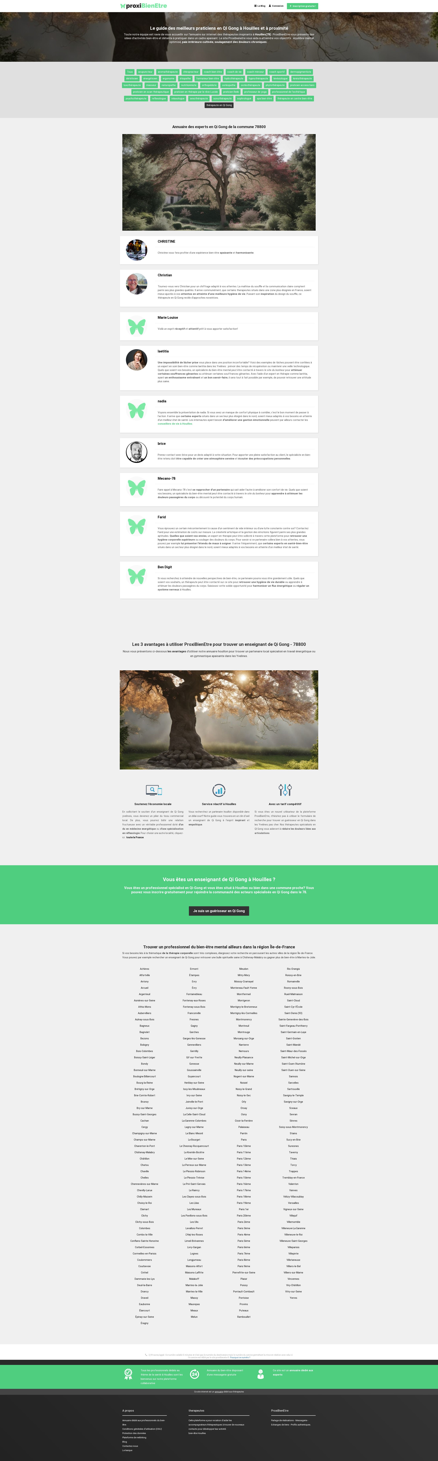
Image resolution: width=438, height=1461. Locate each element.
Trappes (293, 1171)
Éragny (144, 1323)
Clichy (144, 1215)
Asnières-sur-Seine (144, 1000)
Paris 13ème (244, 1165)
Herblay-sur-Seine (194, 1082)
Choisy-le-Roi (144, 1203)
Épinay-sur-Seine (144, 1316)
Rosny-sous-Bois (293, 987)
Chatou (145, 1165)
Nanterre (244, 1044)
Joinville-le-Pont (194, 1101)
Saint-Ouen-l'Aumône (293, 1063)
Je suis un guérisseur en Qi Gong (219, 911)
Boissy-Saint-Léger (144, 1057)
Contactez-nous (130, 1446)
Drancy (145, 1291)
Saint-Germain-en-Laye (293, 1032)
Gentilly (194, 1051)
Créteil (144, 1272)
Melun (194, 1316)
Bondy (144, 1063)
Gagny (194, 1025)
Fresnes (194, 1019)
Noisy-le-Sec (244, 1095)
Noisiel (243, 1082)
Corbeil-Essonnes (144, 1247)
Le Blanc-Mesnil (194, 1133)
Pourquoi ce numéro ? (240, 1357)
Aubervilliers (144, 1013)
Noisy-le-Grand (244, 1089)
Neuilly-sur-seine (244, 1070)
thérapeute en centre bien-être (294, 98)
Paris (244, 1139)
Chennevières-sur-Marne (144, 1184)
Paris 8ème (244, 1260)
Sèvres (293, 1120)
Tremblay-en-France (293, 1177)
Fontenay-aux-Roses (194, 1000)
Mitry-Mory (244, 975)
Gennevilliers (194, 1044)
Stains (293, 1133)
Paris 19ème (244, 1203)
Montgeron (244, 1000)
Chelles (145, 1177)
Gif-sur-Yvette (194, 1057)
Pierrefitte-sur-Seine (244, 1272)
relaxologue (177, 98)
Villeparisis (293, 1247)
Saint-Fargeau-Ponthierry (293, 1025)
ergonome (168, 78)
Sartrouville (293, 1089)
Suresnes (293, 1146)
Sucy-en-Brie (293, 1139)
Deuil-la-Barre (144, 1285)
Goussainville (194, 1070)
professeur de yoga (255, 91)
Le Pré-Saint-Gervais (194, 1184)
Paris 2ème (244, 1222)
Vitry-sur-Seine (293, 1291)
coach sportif (277, 71)
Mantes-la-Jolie (194, 1285)
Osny (244, 1114)
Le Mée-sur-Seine (194, 1158)
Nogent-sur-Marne (244, 1076)
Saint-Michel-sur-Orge (293, 1057)
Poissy (244, 1285)
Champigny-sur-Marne (144, 1133)
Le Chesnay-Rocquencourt (194, 1146)
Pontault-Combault (243, 1291)
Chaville (144, 1171)
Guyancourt (194, 1076)
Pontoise (244, 1298)
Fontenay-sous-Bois (194, 1006)
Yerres (293, 1298)
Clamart (144, 1209)
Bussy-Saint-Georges (144, 1114)
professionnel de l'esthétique (288, 91)
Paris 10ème (244, 1146)
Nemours (244, 1051)
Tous (130, 71)
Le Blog (260, 6)
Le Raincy (194, 1190)
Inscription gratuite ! (304, 6)
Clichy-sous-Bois (144, 1222)
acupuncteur (145, 71)
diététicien (132, 78)
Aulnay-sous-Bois (144, 1019)
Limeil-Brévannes (194, 1241)
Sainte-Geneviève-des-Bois (293, 1019)
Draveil (144, 1298)
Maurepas (194, 1304)
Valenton (293, 1184)
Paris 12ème (244, 1158)
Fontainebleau (194, 994)
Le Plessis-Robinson (194, 1171)
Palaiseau (244, 1127)
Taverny (293, 1152)
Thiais (293, 1158)
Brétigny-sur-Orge (144, 1089)
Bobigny (144, 1044)
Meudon (243, 969)
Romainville (293, 981)
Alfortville (144, 975)
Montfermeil (244, 994)
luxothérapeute (132, 85)
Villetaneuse (293, 1260)
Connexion (277, 6)
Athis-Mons (144, 1006)
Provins (244, 1304)
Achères (144, 969)
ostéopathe (228, 85)
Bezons (144, 1038)
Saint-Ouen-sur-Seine (293, 1070)
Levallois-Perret (194, 1228)
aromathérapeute (168, 71)
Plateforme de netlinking (134, 1437)
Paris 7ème (244, 1253)
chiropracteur (190, 71)
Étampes (194, 975)
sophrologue (244, 98)
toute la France (135, 837)
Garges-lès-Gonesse (194, 1038)
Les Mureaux (194, 1209)
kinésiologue (281, 78)
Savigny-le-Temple (293, 1095)
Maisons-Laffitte (194, 1272)
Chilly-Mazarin (144, 1196)
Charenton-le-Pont (144, 1146)
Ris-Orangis (293, 969)
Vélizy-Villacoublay (293, 1196)
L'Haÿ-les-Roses (194, 1234)
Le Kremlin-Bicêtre (194, 1152)
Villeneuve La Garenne (293, 1228)
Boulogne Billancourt (144, 1076)
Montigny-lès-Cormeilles (243, 1013)
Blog (124, 1441)
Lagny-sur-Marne (194, 1127)
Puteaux (243, 1310)
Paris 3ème (244, 1228)
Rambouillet (243, 1316)
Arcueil (144, 987)
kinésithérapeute (302, 78)
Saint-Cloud (293, 1000)
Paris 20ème (244, 1215)
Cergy (144, 1127)
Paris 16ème (244, 1184)
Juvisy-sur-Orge (194, 1108)
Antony (145, 981)
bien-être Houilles (197, 1433)
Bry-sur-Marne (145, 1108)
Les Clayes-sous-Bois (194, 1196)
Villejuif (293, 1215)
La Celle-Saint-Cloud (194, 1114)
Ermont (194, 969)
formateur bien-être (207, 78)
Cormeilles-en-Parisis (144, 1253)
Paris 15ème (244, 1177)
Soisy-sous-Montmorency (293, 1127)
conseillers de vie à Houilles (175, 423)
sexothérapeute (199, 98)
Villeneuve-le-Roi (293, 1234)
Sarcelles (293, 1082)
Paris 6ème (244, 1247)
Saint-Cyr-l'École (293, 1006)
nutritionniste (188, 85)
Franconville (194, 1013)
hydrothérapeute (233, 78)
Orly (244, 1101)
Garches (194, 1032)
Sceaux (293, 1108)
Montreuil (244, 1025)
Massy (194, 1298)
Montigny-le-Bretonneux (243, 1006)
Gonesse (194, 1063)
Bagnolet (145, 1032)
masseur (151, 85)
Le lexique (127, 1450)
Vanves (293, 1190)
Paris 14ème (244, 1171)
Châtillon (144, 1158)
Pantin (243, 1133)
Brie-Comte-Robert (144, 1095)
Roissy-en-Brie (293, 975)
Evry (194, 981)
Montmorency (244, 1019)
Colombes (144, 1228)
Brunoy (145, 1101)
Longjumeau (194, 1260)
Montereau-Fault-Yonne (244, 987)
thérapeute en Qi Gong (219, 105)
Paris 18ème (244, 1196)
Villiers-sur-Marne (293, 1272)
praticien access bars (302, 85)
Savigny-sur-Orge (293, 1101)
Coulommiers (144, 1260)
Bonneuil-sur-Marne (145, 1070)
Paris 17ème (244, 1190)
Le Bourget (194, 1139)
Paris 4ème (244, 1234)
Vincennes (293, 1279)
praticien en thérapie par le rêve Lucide (196, 91)
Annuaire (126, 1420)
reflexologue (159, 98)
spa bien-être (264, 98)
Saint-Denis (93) (293, 1013)
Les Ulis (194, 1222)
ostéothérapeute (250, 85)
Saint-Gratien (293, 1038)
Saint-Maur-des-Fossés (293, 1051)
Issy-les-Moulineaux (194, 1089)
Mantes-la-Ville (194, 1291)
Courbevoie (144, 1266)
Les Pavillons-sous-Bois (194, 1215)
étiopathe (185, 78)
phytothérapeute (275, 85)
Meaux (194, 1310)
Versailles (293, 1203)
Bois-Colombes (144, 1051)
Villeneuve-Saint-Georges (293, 1241)
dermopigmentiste (300, 71)
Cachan (144, 1120)
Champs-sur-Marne (144, 1139)
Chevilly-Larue (144, 1190)
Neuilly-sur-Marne (244, 1063)
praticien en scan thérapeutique (151, 91)
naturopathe (169, 85)
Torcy (293, 1165)
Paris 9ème (244, 1266)
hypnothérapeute (258, 78)
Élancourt (144, 1310)
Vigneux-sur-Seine (293, 1209)
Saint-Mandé (293, 1044)
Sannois (293, 1076)
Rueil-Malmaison (293, 994)
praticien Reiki (231, 91)
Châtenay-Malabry (144, 1152)
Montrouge (244, 1032)
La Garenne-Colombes (194, 1120)
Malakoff (194, 1279)
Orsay (244, 1108)
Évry (194, 987)
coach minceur (255, 71)
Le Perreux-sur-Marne (194, 1165)
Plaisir (244, 1279)
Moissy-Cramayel (243, 981)
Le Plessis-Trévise (194, 1177)
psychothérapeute (136, 98)
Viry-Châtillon (293, 1285)
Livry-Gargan (194, 1247)
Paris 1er (244, 1209)
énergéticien (150, 78)
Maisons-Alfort (194, 1266)
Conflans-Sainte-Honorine (144, 1241)
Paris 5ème (244, 1241)
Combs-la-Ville (145, 1234)
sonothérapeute (222, 98)
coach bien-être (213, 71)
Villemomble (293, 1222)
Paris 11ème (244, 1152)
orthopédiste (209, 85)
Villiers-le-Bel (293, 1266)
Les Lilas (194, 1203)
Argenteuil (144, 994)
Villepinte (293, 1253)
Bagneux (144, 1025)
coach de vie (234, 71)
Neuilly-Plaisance (244, 1057)
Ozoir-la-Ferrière (244, 1120)
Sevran (293, 1114)
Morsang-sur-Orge (244, 1038)
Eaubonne (144, 1304)
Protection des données (134, 1433)
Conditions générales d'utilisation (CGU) (142, 1429)
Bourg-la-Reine (145, 1082)
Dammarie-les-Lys (145, 1279)
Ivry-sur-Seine (194, 1095)
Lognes (194, 1253)
